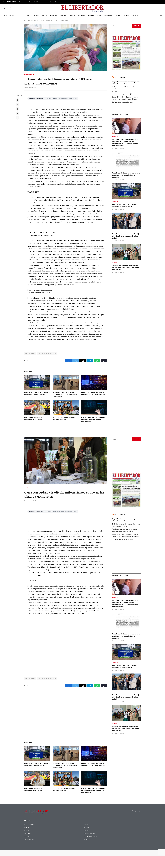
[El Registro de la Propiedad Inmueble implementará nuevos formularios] (66, 382)
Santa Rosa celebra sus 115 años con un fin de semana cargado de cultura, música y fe (126, 267)
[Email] (17, 109)
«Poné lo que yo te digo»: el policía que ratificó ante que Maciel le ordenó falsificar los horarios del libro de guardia (125, 142)
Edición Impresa (29, 75)
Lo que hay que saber (49, 353)
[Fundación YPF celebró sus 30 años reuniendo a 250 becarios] (94, 382)
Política (44, 15)
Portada (26, 20)
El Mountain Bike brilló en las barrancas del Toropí (64, 418)
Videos (36, 15)
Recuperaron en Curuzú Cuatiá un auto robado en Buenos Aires (37, 393)
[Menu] (161, 15)
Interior (72, 15)
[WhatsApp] (17, 118)
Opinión (117, 15)
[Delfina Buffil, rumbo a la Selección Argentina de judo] (37, 407)
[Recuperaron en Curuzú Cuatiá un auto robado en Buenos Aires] (37, 382)
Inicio (29, 15)
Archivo (126, 15)
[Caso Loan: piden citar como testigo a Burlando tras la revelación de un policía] (126, 221)
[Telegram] (17, 113)
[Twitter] (17, 104)
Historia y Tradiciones (104, 15)
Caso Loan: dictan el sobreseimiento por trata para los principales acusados (126, 175)
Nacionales (53, 15)
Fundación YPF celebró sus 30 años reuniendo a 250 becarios (93, 393)
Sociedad (63, 15)
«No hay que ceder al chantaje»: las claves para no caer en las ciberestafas (93, 419)
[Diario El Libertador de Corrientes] (82, 8)
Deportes (91, 15)
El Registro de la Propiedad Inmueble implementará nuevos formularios (65, 394)
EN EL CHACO (119, 77)
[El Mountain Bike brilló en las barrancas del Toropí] (66, 407)
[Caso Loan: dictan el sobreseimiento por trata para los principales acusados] (126, 160)
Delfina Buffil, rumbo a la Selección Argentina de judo (35, 418)
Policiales (81, 15)
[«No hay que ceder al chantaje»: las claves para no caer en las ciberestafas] (94, 407)
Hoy (39, 353)
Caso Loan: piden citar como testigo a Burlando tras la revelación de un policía (43, 2)
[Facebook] (17, 100)
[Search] (158, 15)
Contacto (135, 15)
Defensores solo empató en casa (122, 102)
